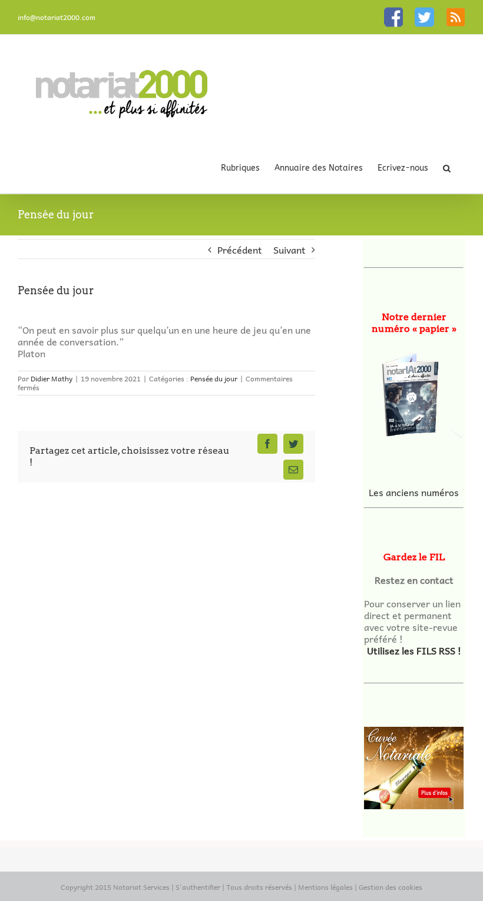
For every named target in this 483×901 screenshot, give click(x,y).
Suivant (289, 249)
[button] (447, 167)
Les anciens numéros (414, 492)
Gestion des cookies (390, 887)
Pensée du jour (213, 378)
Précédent (239, 249)
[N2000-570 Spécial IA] (414, 391)
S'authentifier (198, 887)
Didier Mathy (51, 378)
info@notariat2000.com (56, 17)
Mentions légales (325, 887)
